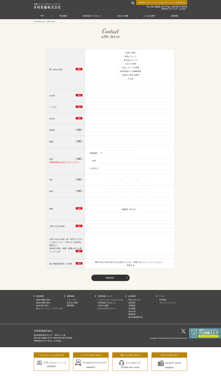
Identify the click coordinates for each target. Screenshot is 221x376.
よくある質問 (149, 16)
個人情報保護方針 (108, 262)
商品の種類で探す (43, 300)
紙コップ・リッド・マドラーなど (49, 308)
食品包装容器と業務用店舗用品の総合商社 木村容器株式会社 (47, 6)
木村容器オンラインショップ (148, 2)
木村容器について (105, 296)
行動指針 (132, 305)
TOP (42, 16)
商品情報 (63, 16)
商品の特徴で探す (43, 303)
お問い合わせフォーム (54, 362)
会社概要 (132, 308)
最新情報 (70, 296)
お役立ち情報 (122, 16)
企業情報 (174, 16)
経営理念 (132, 303)
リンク (162, 296)
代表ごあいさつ (134, 300)
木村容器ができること (92, 16)
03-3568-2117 (133, 363)
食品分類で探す (42, 305)
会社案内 (132, 296)
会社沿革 (132, 311)
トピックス (71, 300)
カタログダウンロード (167, 2)
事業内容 (132, 314)
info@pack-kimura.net (95, 362)
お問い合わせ (180, 2)
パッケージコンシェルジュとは (110, 300)
